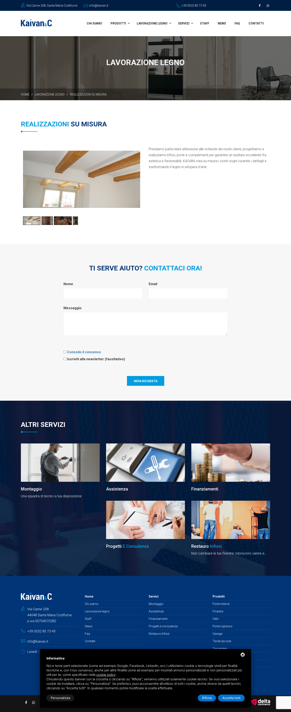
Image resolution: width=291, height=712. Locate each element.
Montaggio (156, 604)
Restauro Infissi (159, 633)
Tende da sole (222, 641)
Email (153, 284)
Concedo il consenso (84, 352)
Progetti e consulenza (163, 626)
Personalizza (60, 698)
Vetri (216, 618)
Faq (237, 23)
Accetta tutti (231, 698)
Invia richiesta (145, 381)
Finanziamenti (158, 618)
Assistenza (156, 611)
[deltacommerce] (260, 702)
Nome (68, 284)
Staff (204, 23)
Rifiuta (207, 698)
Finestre (218, 611)
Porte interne (221, 604)
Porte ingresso (222, 626)
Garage (217, 633)
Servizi (183, 23)
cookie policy (105, 675)
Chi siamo (94, 23)
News (222, 23)
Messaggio (72, 308)
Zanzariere (220, 648)
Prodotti (118, 23)
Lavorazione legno (152, 23)
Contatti (256, 23)
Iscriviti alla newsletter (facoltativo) (96, 359)
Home (25, 94)
